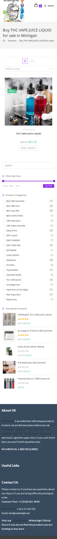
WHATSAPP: (9, 508)
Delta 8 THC (11, 230)
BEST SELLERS (12, 210)
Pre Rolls (10, 265)
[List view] (32, 61)
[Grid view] (25, 61)
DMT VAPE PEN (13, 245)
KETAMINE (11, 250)
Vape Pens (20, 429)
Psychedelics (12, 269)
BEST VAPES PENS (14, 215)
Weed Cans (11, 299)
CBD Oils (18, 433)
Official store (20, 520)
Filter (48, 186)
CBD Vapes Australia (15, 225)
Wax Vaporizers (13, 294)
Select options (28, 147)
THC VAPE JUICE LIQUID (28, 133)
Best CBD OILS (13, 206)
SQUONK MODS (13, 274)
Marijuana (11, 260)
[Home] (4, 40)
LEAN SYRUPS (12, 255)
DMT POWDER (13, 240)
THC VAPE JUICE (28, 129)
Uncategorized (13, 284)
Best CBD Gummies (15, 201)
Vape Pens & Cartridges (17, 289)
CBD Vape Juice (13, 220)
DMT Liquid (11, 235)
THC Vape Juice (36, 429)
